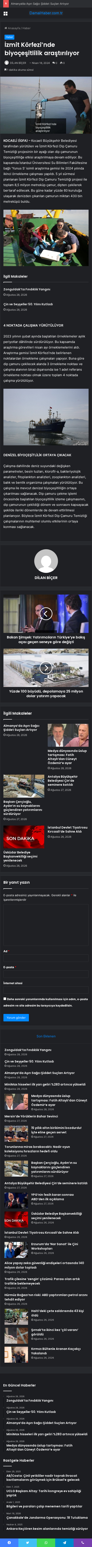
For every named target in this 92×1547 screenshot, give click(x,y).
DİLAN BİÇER (18, 63)
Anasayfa (13, 28)
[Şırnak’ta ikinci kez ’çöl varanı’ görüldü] (16, 1336)
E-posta (9, 967)
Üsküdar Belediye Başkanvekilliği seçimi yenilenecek (20, 856)
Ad (6, 951)
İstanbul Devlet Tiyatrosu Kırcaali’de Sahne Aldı (68, 829)
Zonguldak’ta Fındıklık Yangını (26, 289)
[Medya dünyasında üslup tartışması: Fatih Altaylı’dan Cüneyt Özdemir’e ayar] (68, 735)
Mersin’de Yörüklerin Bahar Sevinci (31, 1116)
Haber (26, 28)
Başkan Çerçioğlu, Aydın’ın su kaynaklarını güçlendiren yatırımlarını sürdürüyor (22, 808)
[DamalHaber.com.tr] (46, 13)
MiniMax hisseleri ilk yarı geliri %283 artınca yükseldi (45, 1084)
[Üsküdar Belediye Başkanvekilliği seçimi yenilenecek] (23, 837)
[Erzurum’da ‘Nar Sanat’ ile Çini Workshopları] (16, 1250)
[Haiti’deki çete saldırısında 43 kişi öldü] (16, 1317)
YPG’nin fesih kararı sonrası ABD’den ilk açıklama (52, 1197)
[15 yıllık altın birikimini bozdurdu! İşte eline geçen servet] (16, 1134)
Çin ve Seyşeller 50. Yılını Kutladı (28, 304)
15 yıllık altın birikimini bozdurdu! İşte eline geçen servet (56, 1130)
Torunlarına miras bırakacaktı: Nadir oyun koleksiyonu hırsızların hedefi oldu (37, 1149)
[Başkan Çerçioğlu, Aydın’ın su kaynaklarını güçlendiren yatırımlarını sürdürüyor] (23, 786)
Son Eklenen (46, 1036)
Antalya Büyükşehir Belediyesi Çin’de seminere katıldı (63, 780)
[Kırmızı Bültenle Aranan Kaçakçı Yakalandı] (16, 1355)
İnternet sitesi (12, 983)
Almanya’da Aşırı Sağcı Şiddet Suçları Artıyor (40, 3)
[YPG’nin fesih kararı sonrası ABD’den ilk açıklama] (16, 1201)
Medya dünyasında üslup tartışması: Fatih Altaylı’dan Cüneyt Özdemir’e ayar (67, 757)
